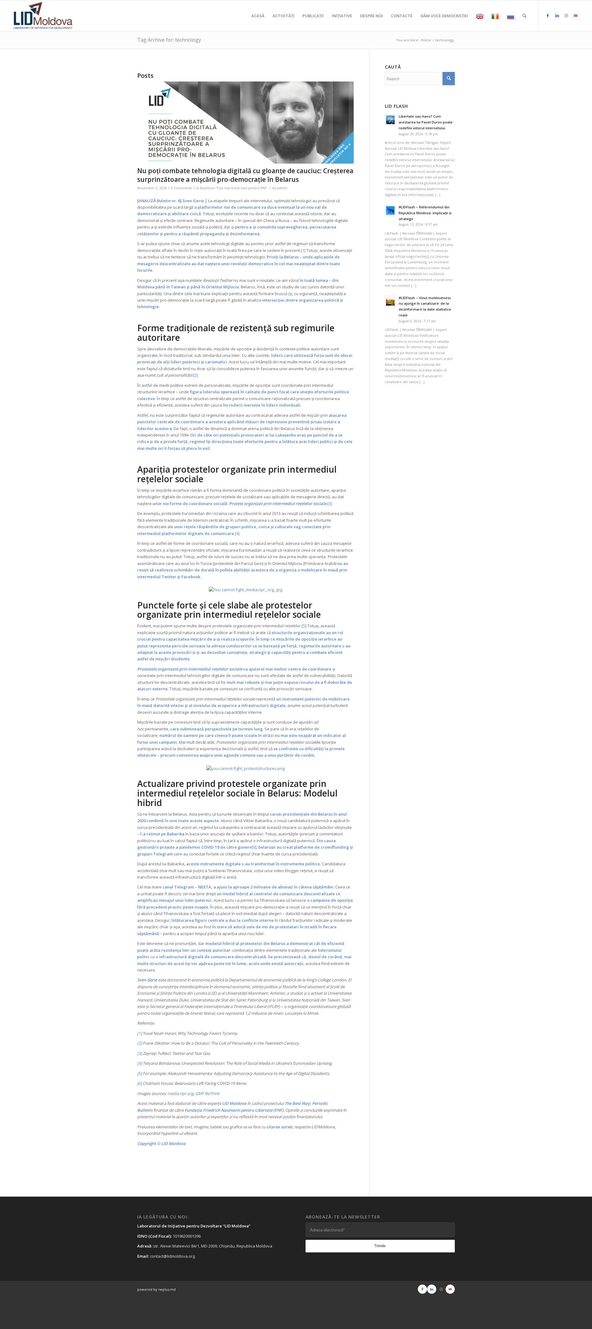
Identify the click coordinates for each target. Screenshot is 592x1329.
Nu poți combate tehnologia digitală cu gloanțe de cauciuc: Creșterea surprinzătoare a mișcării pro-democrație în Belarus (245, 174)
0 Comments (181, 188)
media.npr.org (180, 1093)
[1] (303, 250)
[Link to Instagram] (566, 15)
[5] (304, 626)
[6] (254, 847)
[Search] (524, 15)
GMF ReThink (207, 1093)
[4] (237, 533)
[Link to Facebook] (548, 15)
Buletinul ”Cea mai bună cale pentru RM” (233, 188)
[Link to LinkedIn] (557, 15)
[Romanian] (495, 15)
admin (282, 188)
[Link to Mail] (575, 15)
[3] (329, 503)
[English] (479, 15)
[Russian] (510, 15)
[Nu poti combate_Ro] (245, 122)
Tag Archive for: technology (169, 39)
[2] (195, 375)
